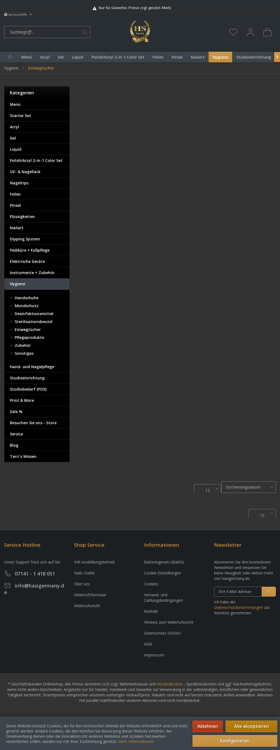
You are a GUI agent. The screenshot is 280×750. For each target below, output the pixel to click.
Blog (14, 445)
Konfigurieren (235, 741)
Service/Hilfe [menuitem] (17, 14)
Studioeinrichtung (27, 377)
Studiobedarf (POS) (28, 389)
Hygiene (17, 283)
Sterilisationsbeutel (33, 321)
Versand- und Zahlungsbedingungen (163, 597)
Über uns (82, 583)
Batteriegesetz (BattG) (164, 562)
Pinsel (15, 205)
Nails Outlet (84, 572)
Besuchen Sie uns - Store (33, 422)
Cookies (151, 583)
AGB (148, 644)
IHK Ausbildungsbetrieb (94, 562)
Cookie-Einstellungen (162, 572)
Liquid (15, 149)
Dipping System (25, 239)
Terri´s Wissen (23, 456)
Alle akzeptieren (251, 726)
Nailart (17, 227)
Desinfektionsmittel (33, 313)
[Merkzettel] (233, 32)
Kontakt (151, 611)
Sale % (16, 411)
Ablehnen (207, 726)
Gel (13, 138)
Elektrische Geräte (27, 261)
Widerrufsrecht (87, 605)
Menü (15, 104)
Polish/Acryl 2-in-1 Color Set (36, 160)
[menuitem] (65, 32)
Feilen (15, 194)
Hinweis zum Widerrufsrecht (169, 622)
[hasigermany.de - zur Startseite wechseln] (140, 31)
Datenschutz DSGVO (162, 633)
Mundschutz (26, 305)
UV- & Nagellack (25, 171)
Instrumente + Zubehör (32, 272)
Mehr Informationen (136, 741)
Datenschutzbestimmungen (238, 607)
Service (16, 434)
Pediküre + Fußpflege (29, 250)
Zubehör (22, 345)
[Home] (10, 56)
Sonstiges (23, 353)
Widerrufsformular (90, 594)
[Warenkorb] (267, 32)
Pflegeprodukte (29, 337)
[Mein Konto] (250, 32)
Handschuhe (26, 297)
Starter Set (20, 115)
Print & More (22, 400)
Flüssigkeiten (22, 216)
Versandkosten (170, 684)
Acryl (14, 126)
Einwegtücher (27, 329)
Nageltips (19, 182)
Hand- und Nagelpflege (32, 366)
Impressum (154, 655)
